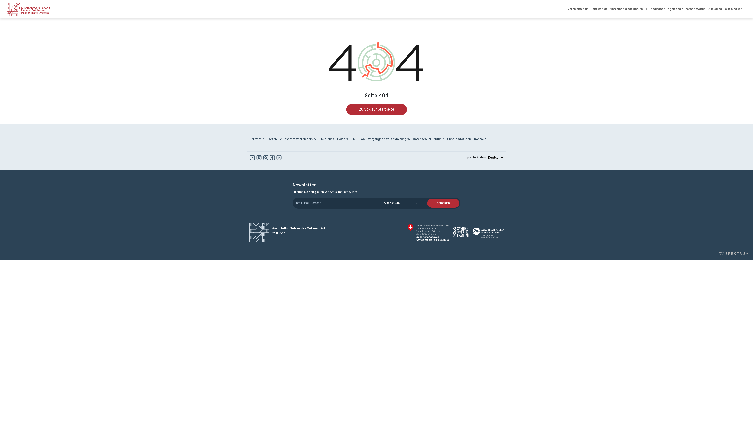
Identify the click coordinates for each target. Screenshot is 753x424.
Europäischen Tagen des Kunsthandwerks (675, 9)
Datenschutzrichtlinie (428, 139)
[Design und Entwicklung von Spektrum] (733, 254)
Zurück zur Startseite (376, 109)
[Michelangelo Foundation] (488, 233)
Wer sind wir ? (734, 9)
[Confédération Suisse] (428, 232)
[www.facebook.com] (272, 157)
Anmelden (443, 203)
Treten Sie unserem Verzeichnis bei (292, 139)
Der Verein (256, 139)
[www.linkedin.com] (279, 157)
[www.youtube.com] (252, 157)
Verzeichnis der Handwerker (587, 9)
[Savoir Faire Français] (461, 232)
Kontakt (480, 139)
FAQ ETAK (358, 139)
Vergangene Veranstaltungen (389, 139)
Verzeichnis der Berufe (626, 9)
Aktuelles (715, 9)
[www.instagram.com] (266, 157)
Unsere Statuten (459, 139)
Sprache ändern (476, 157)
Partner (342, 139)
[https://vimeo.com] (259, 157)
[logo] (28, 9)
